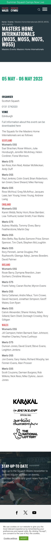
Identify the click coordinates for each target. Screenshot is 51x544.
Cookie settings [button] (10, 538)
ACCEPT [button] (24, 538)
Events (10, 22)
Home (4, 22)
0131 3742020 (9, 106)
